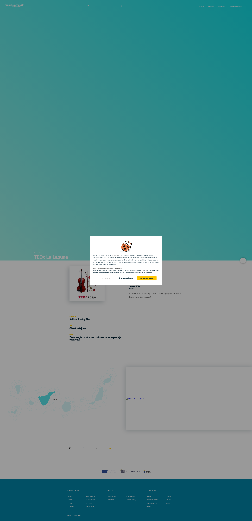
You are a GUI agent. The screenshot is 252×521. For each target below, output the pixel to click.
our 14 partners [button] (115, 255)
